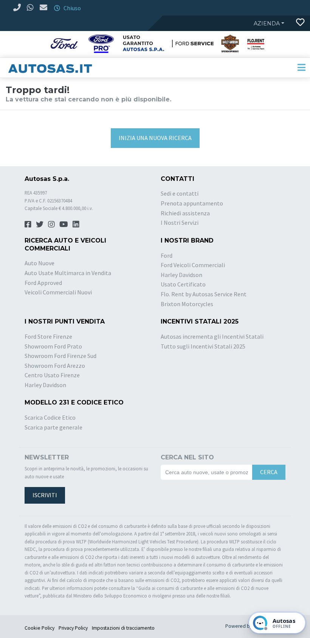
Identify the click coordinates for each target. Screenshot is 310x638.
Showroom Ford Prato (53, 346)
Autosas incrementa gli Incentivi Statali (212, 336)
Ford (166, 255)
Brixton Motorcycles (187, 304)
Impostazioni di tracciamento (123, 628)
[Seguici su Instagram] (51, 224)
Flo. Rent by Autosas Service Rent (203, 294)
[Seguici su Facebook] (28, 224)
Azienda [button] (267, 23)
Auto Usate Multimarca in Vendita (68, 273)
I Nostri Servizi (179, 222)
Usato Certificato (183, 284)
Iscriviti (45, 495)
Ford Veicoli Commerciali (193, 265)
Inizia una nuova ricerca (155, 138)
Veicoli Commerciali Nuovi (58, 292)
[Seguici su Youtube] (63, 224)
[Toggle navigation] (301, 68)
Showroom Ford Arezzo (55, 365)
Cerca (268, 472)
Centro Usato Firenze (52, 375)
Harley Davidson (181, 275)
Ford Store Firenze (48, 336)
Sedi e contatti (179, 193)
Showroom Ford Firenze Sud (60, 355)
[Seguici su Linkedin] (76, 224)
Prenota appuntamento (192, 203)
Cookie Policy (39, 628)
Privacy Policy (73, 628)
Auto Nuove (39, 263)
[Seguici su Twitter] (39, 224)
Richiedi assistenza (185, 213)
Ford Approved (43, 282)
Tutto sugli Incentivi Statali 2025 (203, 346)
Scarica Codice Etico (50, 417)
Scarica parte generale (53, 427)
